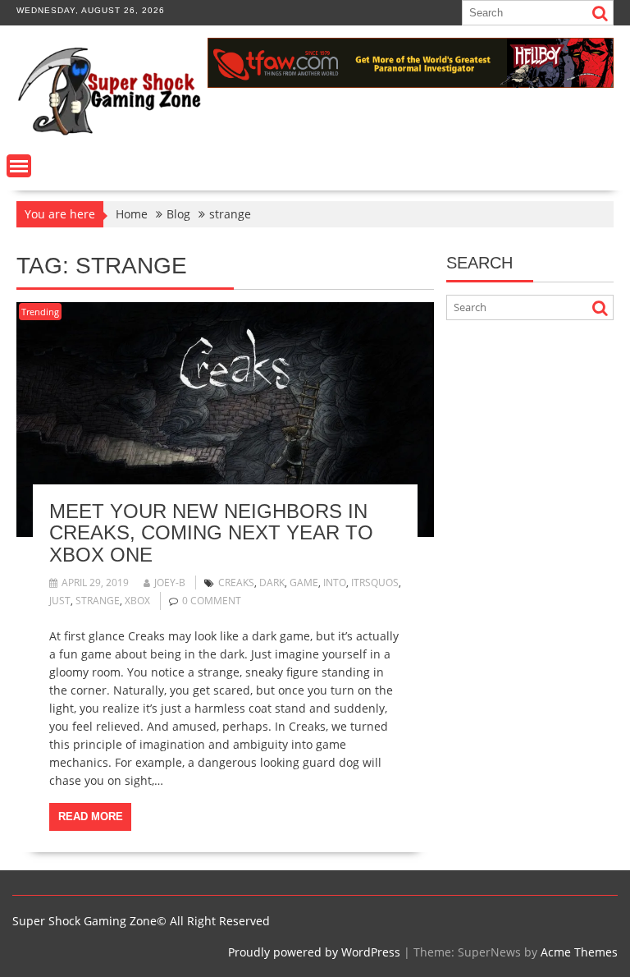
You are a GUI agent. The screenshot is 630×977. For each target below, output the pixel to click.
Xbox (137, 601)
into (334, 582)
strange (97, 601)
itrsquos (375, 582)
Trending (40, 311)
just (60, 601)
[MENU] (19, 165)
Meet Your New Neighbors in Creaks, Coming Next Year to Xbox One (211, 533)
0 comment (211, 601)
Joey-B (169, 582)
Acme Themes (579, 952)
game (304, 582)
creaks (236, 582)
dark (272, 582)
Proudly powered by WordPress (314, 952)
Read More (90, 816)
